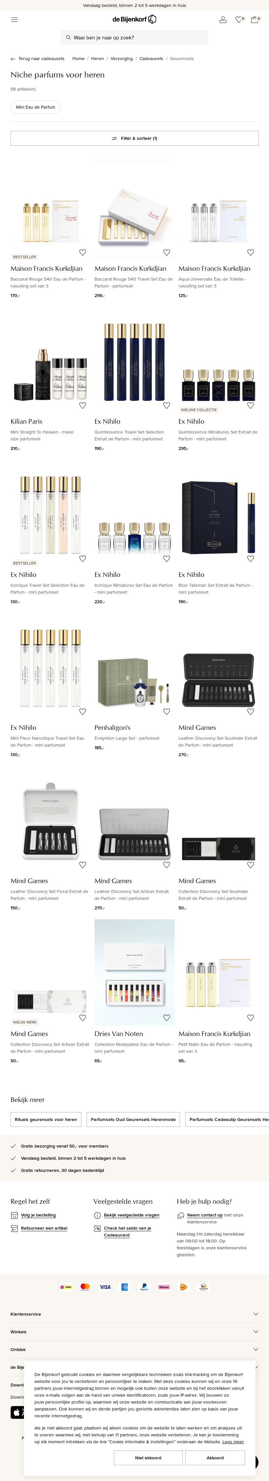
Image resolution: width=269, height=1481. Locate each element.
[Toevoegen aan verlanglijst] (82, 252)
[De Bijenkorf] (134, 19)
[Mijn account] (223, 20)
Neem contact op (205, 1215)
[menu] (14, 19)
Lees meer (233, 1441)
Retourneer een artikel (44, 1228)
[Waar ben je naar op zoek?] (68, 37)
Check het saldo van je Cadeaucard (127, 1231)
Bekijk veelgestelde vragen (131, 1215)
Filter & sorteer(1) (139, 138)
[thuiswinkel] (203, 1290)
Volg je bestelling (38, 1215)
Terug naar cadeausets (41, 58)
